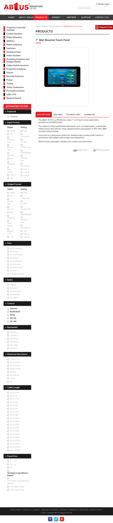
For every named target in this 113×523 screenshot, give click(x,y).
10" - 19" (13, 464)
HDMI (12, 131)
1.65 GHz (13, 348)
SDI (11, 158)
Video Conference (15, 87)
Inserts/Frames (16, 261)
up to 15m (14, 415)
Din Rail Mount (16, 267)
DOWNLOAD (89, 114)
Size (9, 243)
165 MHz (13, 332)
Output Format (14, 184)
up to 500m (15, 447)
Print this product (102, 150)
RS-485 (13, 321)
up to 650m (15, 450)
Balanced (14, 288)
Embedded (15, 294)
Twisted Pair (24, 221)
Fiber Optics (10, 170)
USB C (12, 175)
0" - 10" (13, 461)
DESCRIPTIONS (43, 114)
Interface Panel (13, 52)
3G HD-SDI (10, 148)
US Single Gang (17, 486)
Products (45, 26)
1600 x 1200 (15, 362)
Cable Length (13, 387)
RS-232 (13, 318)
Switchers (11, 48)
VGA (25, 131)
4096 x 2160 (15, 369)
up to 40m (14, 424)
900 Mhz (14, 345)
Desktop (13, 251)
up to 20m (14, 418)
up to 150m (15, 437)
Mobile (13, 270)
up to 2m (14, 402)
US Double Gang (17, 490)
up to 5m (14, 408)
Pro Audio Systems (15, 90)
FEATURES (58, 114)
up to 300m (15, 440)
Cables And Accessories (17, 65)
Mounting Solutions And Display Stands (17, 60)
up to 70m (14, 431)
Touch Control (55, 26)
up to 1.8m (14, 399)
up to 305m (15, 444)
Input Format (13, 122)
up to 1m (14, 396)
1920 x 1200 (15, 365)
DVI (11, 134)
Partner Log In (103, 4)
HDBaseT (11, 164)
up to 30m (14, 421)
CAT (12, 178)
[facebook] (50, 519)
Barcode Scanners (15, 76)
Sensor (9, 72)
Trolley (9, 83)
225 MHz (13, 335)
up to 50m (14, 428)
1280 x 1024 (15, 359)
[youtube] (62, 519)
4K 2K (12, 378)
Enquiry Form (82, 150)
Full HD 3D (14, 375)
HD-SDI (10, 155)
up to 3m (14, 405)
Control (10, 303)
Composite (25, 136)
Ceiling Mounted (17, 274)
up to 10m (14, 412)
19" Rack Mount (16, 254)
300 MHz (14, 339)
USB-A (26, 172)
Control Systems (14, 33)
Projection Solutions (16, 69)
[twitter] (56, 519)
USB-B (26, 175)
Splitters (10, 41)
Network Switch (13, 98)
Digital (13, 285)
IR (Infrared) (15, 311)
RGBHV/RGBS (26, 152)
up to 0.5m (14, 392)
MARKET (56, 17)
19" (11, 467)
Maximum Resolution (17, 354)
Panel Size (12, 456)
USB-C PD (11, 94)
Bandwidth (12, 327)
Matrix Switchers (14, 44)
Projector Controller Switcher (16, 28)
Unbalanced (15, 291)
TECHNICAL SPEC (73, 114)
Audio (10, 279)
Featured (11, 111)
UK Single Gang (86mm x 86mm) (17, 474)
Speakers (14, 297)
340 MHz (14, 342)
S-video (24, 142)
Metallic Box (15, 264)
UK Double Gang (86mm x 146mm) (18, 482)
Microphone (26, 166)
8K (11, 381)
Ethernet (13, 308)
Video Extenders (14, 37)
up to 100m (15, 434)
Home (38, 26)
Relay (12, 315)
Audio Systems (13, 55)
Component (26, 147)
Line (25, 169)
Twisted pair (24, 159)
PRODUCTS (41, 17)
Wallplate (14, 258)
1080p (13, 372)
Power (9, 80)
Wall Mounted (16, 248)
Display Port (10, 140)
